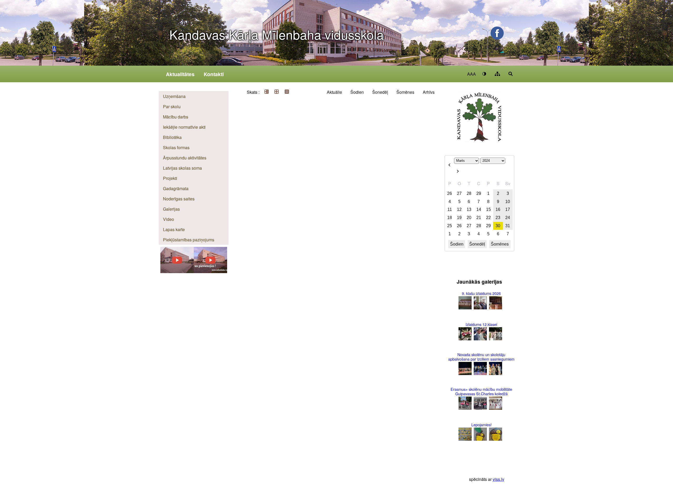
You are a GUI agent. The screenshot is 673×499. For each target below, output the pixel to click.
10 (507, 201)
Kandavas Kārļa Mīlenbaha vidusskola (276, 34)
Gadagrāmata (175, 188)
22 (488, 217)
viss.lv (498, 479)
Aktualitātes (180, 74)
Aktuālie (334, 92)
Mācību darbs (175, 117)
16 (498, 209)
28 (469, 193)
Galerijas (171, 209)
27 (459, 193)
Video (168, 219)
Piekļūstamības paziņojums (188, 240)
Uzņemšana (174, 96)
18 (449, 217)
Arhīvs (429, 92)
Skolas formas (176, 147)
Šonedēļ (380, 92)
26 (449, 193)
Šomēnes (405, 92)
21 (478, 217)
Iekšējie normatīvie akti (184, 127)
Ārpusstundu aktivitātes (184, 158)
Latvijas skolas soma (182, 168)
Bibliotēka (172, 137)
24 (507, 217)
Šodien (357, 92)
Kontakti (214, 74)
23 (498, 217)
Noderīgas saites (179, 199)
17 (507, 209)
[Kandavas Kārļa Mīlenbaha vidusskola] (210, 271)
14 (478, 209)
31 (507, 225)
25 (449, 225)
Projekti (170, 178)
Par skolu (172, 106)
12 (459, 209)
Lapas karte (174, 229)
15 (488, 209)
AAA (471, 74)
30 (498, 225)
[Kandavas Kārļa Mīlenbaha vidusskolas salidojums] (177, 271)
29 (478, 193)
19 (459, 217)
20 (469, 217)
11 (449, 209)
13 (469, 209)
